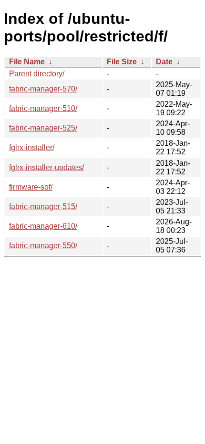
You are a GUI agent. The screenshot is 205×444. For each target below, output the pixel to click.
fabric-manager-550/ (43, 246)
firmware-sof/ (30, 187)
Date (164, 62)
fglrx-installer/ (31, 147)
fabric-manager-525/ (43, 128)
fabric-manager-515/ (43, 206)
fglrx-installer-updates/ (46, 167)
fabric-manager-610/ (43, 226)
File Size (122, 62)
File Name (27, 62)
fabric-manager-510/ (43, 108)
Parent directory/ (36, 74)
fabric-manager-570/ (43, 89)
